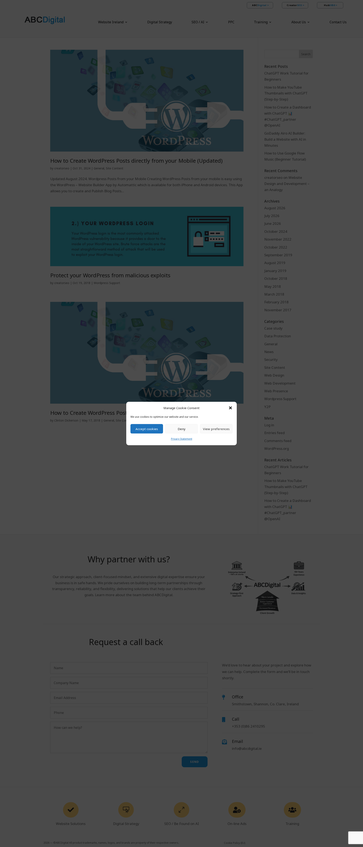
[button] (230, 408)
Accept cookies (146, 429)
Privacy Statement (181, 439)
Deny (181, 429)
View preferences (216, 429)
